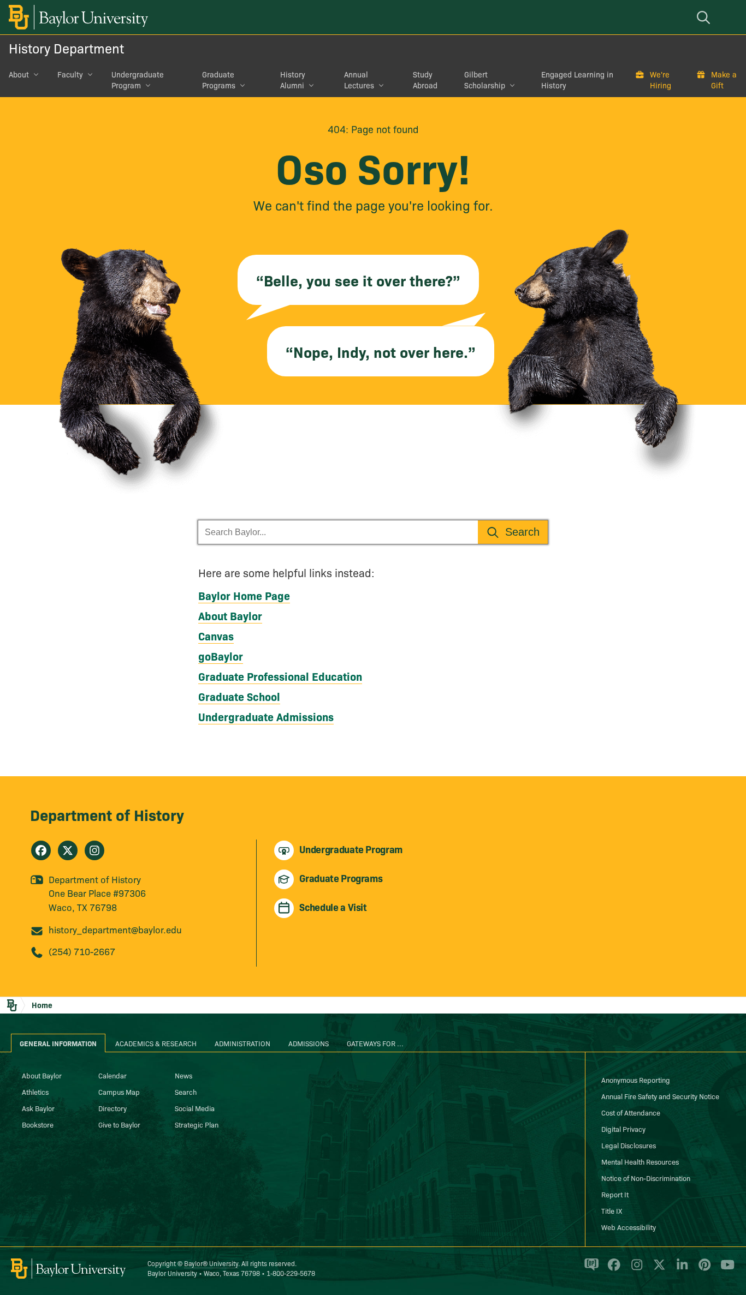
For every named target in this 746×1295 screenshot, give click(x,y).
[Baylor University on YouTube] (724, 1269)
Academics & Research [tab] (156, 1043)
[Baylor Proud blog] (589, 1269)
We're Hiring (660, 80)
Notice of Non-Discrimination (645, 1178)
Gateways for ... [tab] (375, 1043)
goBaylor (220, 655)
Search (186, 1091)
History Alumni (292, 80)
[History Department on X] (68, 850)
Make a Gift (724, 80)
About (19, 74)
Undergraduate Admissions (266, 716)
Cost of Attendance (630, 1112)
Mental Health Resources (640, 1161)
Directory (112, 1108)
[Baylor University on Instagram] (635, 1269)
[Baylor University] (76, 17)
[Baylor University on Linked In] (680, 1269)
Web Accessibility (628, 1227)
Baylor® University (211, 1263)
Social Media (195, 1108)
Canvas (216, 635)
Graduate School (239, 696)
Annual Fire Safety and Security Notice (660, 1096)
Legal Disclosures (628, 1145)
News (183, 1075)
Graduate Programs (218, 80)
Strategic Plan (196, 1124)
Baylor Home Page (244, 595)
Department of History (107, 814)
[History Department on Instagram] (94, 850)
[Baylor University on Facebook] (612, 1269)
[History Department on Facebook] (41, 850)
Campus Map (119, 1091)
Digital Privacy (623, 1129)
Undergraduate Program (137, 80)
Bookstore (38, 1124)
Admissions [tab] (308, 1043)
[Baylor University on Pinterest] (702, 1269)
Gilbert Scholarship (484, 80)
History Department (66, 48)
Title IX (611, 1210)
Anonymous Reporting (635, 1079)
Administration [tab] (242, 1043)
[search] (705, 17)
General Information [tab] (58, 1043)
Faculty (70, 74)
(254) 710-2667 (82, 951)
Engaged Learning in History (577, 80)
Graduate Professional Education (280, 676)
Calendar (112, 1075)
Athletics (35, 1091)
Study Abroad (425, 80)
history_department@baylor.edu (115, 929)
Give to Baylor (119, 1124)
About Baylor (230, 615)
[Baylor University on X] (657, 1269)
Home (42, 1004)
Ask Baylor (38, 1108)
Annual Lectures (359, 80)
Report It (615, 1194)
